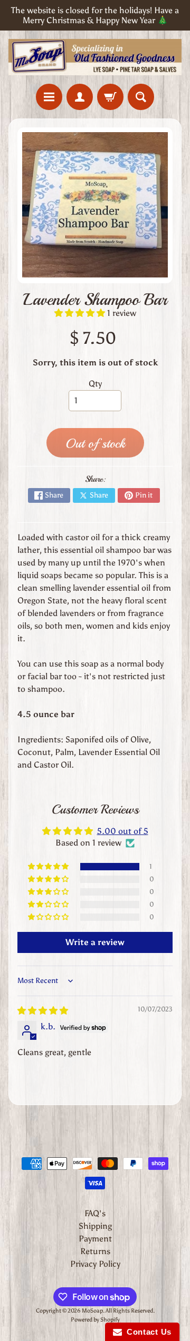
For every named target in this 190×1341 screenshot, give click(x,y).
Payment (95, 1239)
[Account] (79, 97)
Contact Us (147, 1331)
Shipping (95, 1226)
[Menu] (49, 97)
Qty (95, 384)
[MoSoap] (95, 57)
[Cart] (110, 97)
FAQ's (95, 1213)
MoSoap (92, 1310)
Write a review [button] (95, 942)
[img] (42, 1011)
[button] (80, 313)
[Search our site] (141, 97)
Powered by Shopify (95, 1319)
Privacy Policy (95, 1264)
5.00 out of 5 (122, 831)
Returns (95, 1251)
